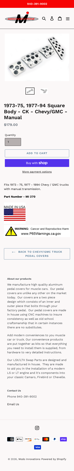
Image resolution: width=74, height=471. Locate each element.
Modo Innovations (29, 459)
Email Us (13, 404)
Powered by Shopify (53, 459)
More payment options (37, 171)
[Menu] (68, 18)
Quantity (10, 135)
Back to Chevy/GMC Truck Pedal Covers (39, 254)
